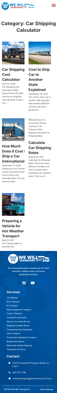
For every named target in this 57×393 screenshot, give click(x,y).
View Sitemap (46, 389)
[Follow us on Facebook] (24, 283)
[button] (28, 4)
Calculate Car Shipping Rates (39, 147)
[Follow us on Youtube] (32, 283)
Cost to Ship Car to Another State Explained (39, 79)
